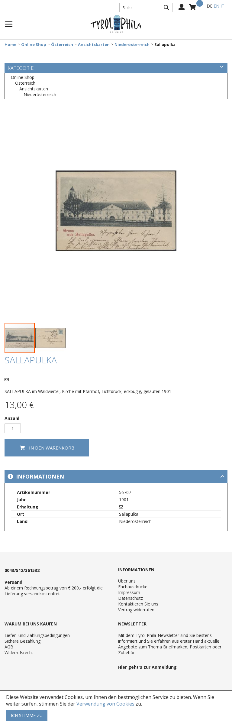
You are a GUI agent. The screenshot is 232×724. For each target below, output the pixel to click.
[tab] (116, 476)
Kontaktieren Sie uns (138, 604)
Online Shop (33, 45)
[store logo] (116, 24)
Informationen (39, 476)
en (216, 6)
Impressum (129, 592)
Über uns (127, 581)
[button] (50, 338)
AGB (9, 647)
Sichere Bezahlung (22, 641)
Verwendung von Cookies (105, 703)
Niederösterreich (132, 45)
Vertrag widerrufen (136, 609)
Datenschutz (130, 598)
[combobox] (145, 7)
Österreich (62, 45)
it (222, 6)
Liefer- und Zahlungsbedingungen (37, 635)
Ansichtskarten (94, 45)
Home (10, 45)
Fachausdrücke (132, 586)
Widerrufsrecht (19, 652)
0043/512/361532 (22, 570)
